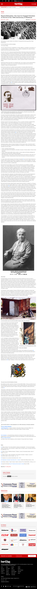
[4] (8, 185)
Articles (19, 568)
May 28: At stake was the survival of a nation (16, 463)
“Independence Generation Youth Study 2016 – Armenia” (11, 459)
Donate (2, 571)
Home (2, 566)
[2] (15, 132)
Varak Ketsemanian (4, 427)
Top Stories (8, 568)
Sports (19, 573)
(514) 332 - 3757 (4, 579)
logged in (9, 476)
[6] (7, 359)
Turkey (12, 568)
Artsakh (7, 571)
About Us (2, 568)
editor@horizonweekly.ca (5, 581)
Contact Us (3, 573)
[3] (23, 159)
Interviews (19, 571)
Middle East (8, 574)
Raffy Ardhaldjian (4, 435)
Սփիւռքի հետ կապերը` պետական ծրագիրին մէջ (30, 505)
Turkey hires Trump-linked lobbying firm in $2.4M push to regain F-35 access (18, 506)
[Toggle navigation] (2, 4)
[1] (11, 82)
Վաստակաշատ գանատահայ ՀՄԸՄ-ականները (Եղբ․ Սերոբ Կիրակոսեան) (6, 506)
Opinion (19, 566)
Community (13, 574)
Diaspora (7, 573)
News (7, 566)
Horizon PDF (13, 573)
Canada (12, 566)
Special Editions (13, 571)
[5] (33, 350)
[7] (4, 387)
